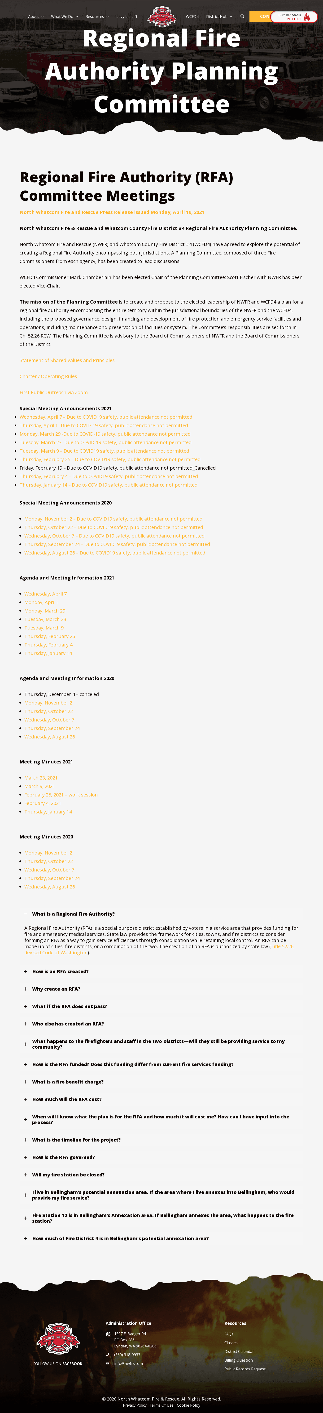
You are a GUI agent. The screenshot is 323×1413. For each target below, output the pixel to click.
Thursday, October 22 (48, 711)
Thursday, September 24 (52, 728)
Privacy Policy (135, 1405)
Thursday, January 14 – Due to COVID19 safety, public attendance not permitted (108, 485)
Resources (95, 16)
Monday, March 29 (44, 611)
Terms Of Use (162, 1405)
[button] (242, 16)
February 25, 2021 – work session (61, 795)
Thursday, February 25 (49, 636)
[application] (41, 16)
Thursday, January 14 (48, 653)
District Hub (216, 16)
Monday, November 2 (48, 703)
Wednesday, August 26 (50, 737)
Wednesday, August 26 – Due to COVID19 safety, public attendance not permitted (114, 553)
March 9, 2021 (39, 786)
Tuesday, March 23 (45, 619)
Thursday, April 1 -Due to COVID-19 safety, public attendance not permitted (104, 425)
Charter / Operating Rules (48, 376)
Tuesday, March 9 (44, 628)
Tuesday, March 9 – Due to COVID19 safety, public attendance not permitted (104, 451)
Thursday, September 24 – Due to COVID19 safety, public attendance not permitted (117, 544)
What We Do (62, 16)
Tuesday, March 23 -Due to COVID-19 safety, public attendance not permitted (106, 442)
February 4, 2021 (42, 803)
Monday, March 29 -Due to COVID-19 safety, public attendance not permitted (105, 434)
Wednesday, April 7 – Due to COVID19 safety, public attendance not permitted (106, 417)
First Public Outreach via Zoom (54, 392)
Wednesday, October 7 (49, 720)
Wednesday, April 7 (45, 594)
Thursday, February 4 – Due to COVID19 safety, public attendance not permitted (109, 476)
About (33, 16)
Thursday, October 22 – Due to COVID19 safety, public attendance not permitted (113, 527)
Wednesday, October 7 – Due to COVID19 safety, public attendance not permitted (114, 536)
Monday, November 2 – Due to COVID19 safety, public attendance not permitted (113, 519)
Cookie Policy (188, 1405)
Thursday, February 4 (48, 645)
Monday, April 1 (41, 602)
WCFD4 (192, 16)
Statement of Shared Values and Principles (67, 360)
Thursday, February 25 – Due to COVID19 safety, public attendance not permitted (110, 459)
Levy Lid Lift (126, 16)
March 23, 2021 (41, 778)
